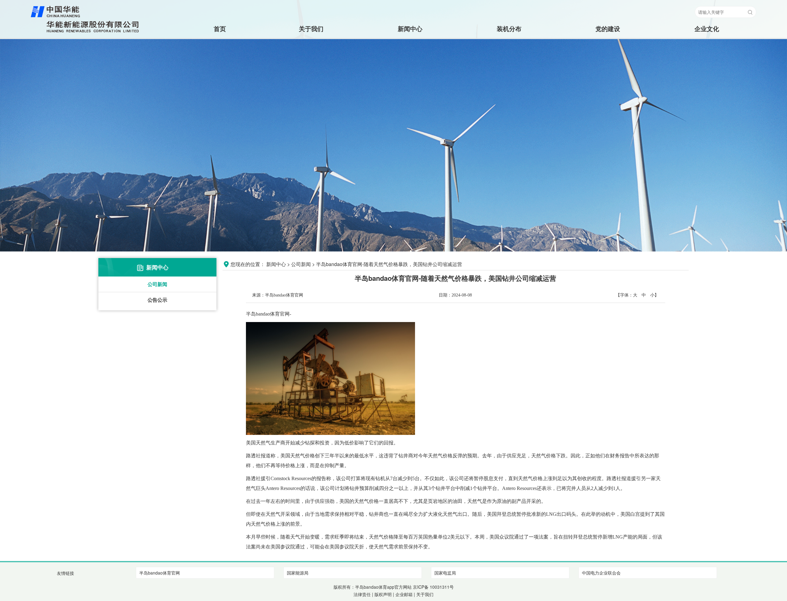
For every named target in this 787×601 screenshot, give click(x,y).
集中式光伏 (509, 53)
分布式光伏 (509, 65)
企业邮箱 (404, 594)
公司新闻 (157, 284)
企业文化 (706, 28)
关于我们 (311, 28)
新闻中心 (410, 28)
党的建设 (607, 28)
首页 (212, 28)
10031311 (439, 587)
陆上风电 (509, 40)
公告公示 (157, 299)
